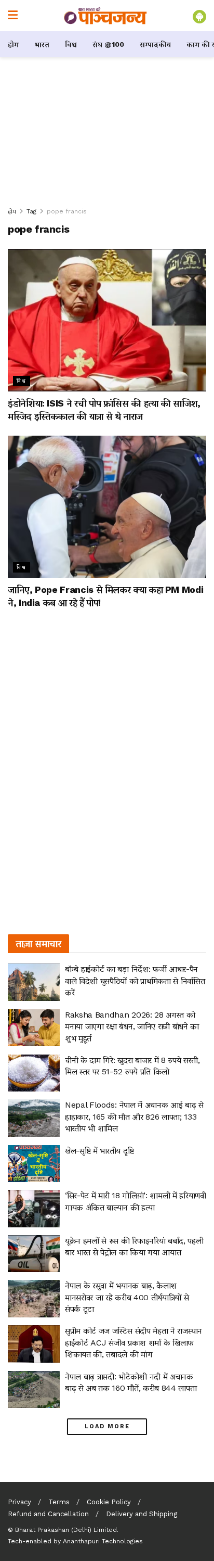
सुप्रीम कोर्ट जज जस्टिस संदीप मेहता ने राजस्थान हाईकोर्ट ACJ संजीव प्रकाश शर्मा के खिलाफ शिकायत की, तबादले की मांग (133, 1342)
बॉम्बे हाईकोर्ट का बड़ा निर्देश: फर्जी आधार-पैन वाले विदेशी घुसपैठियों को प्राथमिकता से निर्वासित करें (135, 980)
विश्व (71, 44)
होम (13, 44)
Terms (59, 1502)
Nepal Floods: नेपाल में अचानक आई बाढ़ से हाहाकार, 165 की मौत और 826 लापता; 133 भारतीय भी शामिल (134, 1116)
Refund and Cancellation (48, 1514)
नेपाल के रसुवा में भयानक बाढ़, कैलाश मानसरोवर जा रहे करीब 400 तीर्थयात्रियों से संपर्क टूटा (127, 1297)
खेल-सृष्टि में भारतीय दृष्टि (99, 1151)
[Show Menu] (13, 15)
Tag (31, 211)
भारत (41, 44)
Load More (107, 1426)
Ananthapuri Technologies (103, 1541)
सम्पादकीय (155, 44)
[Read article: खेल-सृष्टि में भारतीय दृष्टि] (34, 1164)
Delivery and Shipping (141, 1514)
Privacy (19, 1502)
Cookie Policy (109, 1502)
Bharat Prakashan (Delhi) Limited (66, 1529)
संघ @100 (108, 44)
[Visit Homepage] (105, 15)
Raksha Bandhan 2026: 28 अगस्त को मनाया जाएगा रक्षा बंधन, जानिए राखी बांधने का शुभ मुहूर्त (132, 1026)
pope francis (67, 211)
